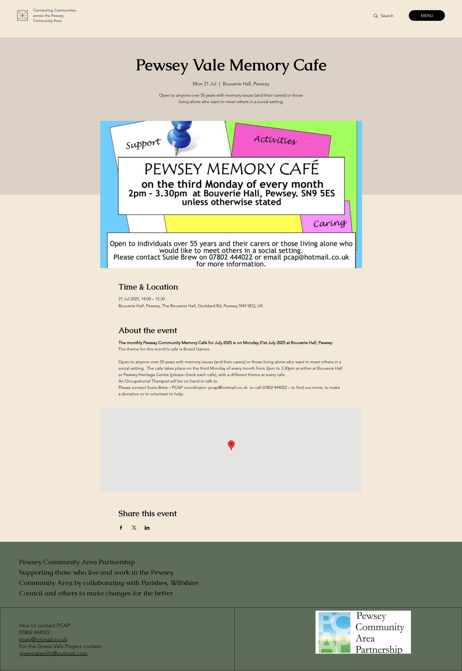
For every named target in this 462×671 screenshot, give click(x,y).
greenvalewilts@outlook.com (53, 653)
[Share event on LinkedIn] (147, 528)
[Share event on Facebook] (121, 528)
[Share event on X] (134, 528)
